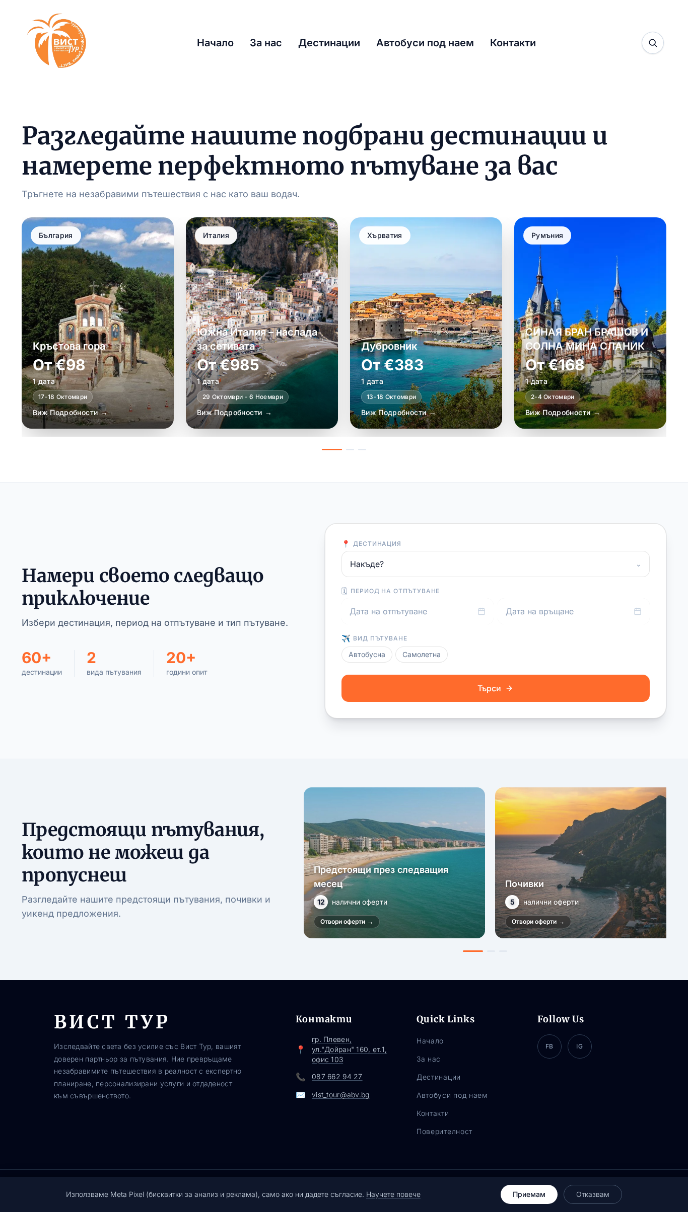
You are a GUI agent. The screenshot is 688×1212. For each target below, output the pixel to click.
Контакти (513, 43)
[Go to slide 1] (332, 449)
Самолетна (421, 654)
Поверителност (444, 1131)
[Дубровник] (426, 323)
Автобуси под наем (425, 43)
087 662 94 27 (337, 1076)
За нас (266, 43)
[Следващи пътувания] (655, 870)
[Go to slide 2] (350, 449)
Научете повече (393, 1194)
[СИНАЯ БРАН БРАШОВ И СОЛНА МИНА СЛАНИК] (590, 323)
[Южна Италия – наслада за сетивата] (262, 323)
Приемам (529, 1194)
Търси (489, 688)
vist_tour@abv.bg (340, 1094)
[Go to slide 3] (362, 449)
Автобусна (367, 654)
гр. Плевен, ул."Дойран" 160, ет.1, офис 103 (349, 1049)
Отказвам (592, 1194)
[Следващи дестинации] (649, 334)
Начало (215, 43)
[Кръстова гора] (98, 323)
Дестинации (329, 43)
